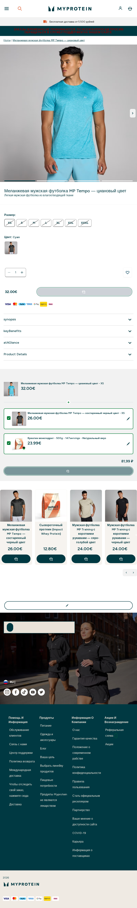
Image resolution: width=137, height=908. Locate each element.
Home (7, 40)
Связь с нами (18, 744)
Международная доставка (20, 772)
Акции (109, 744)
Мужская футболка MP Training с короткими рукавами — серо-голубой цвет (86, 534)
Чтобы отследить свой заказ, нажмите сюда (20, 790)
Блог (43, 748)
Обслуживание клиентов (19, 732)
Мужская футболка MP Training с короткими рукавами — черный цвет (121, 534)
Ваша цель (47, 757)
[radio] (9, 223)
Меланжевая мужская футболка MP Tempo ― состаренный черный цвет (16, 534)
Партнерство (81, 810)
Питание (46, 725)
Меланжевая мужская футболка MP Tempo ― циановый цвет (49, 40)
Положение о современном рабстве (81, 753)
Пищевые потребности (48, 782)
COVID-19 (79, 832)
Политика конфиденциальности (86, 770)
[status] (15, 272)
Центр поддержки (21, 752)
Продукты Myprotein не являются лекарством (53, 800)
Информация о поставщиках (82, 853)
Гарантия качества (84, 738)
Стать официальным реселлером (86, 798)
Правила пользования (81, 784)
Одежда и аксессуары (48, 737)
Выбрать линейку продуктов (51, 768)
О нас (76, 729)
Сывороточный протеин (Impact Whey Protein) (51, 529)
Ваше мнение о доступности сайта (84, 821)
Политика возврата (22, 761)
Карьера (77, 841)
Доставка (15, 804)
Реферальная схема (114, 732)
